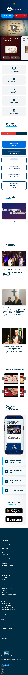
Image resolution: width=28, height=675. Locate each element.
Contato (3, 596)
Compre (3, 633)
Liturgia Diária (5, 599)
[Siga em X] (8, 665)
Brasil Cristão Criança (6, 586)
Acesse (3, 619)
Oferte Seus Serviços (6, 588)
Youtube (3, 552)
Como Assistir (5, 548)
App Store (3, 623)
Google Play (4, 624)
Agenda (3, 556)
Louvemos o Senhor (11, 222)
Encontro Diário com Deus (8, 609)
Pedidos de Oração (6, 605)
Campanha (4, 592)
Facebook (3, 561)
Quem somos (4, 577)
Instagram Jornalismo (7, 565)
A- (2, 672)
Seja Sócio (4, 590)
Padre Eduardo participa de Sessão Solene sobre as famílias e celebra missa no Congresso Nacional (14, 349)
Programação (4, 554)
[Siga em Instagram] (5, 665)
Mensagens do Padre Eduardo (9, 594)
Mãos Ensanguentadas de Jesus (9, 583)
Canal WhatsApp (5, 558)
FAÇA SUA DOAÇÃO (22, 15)
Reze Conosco (6, 57)
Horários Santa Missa (6, 581)
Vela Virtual (4, 601)
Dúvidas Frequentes (6, 611)
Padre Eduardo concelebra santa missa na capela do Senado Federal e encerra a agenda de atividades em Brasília (14, 311)
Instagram (4, 563)
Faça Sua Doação (5, 544)
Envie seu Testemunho (7, 607)
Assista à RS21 (5, 598)
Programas (4, 546)
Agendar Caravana (6, 603)
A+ (2, 666)
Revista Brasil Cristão (6, 584)
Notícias (3, 550)
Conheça (3, 643)
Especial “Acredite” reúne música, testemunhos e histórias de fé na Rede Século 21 (13, 271)
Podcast (3, 559)
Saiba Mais (4, 621)
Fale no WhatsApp (15, 57)
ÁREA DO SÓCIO (7, 15)
